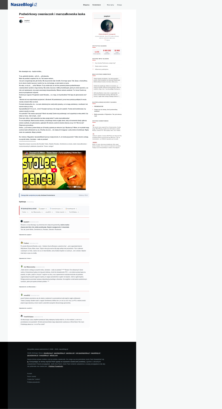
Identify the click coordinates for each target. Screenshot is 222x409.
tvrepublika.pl (44, 355)
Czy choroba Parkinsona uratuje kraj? (105, 63)
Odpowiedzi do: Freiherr (25, 258)
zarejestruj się (33, 195)
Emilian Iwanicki (61, 212)
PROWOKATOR (98, 106)
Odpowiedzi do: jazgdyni (25, 234)
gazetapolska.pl (59, 353)
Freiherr (25, 212)
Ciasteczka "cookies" (33, 379)
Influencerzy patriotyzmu (101, 69)
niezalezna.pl (48, 353)
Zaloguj (119, 5)
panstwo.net (70, 353)
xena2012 (49, 212)
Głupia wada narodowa (101, 66)
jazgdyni (27, 20)
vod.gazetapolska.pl (83, 353)
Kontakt (29, 373)
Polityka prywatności (33, 382)
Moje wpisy (110, 5)
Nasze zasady (31, 376)
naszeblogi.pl (95, 353)
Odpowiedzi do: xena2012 (25, 308)
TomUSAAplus (74, 212)
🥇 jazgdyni (42, 208)
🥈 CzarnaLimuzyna (56, 208)
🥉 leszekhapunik (71, 208)
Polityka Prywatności (56, 366)
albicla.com (54, 355)
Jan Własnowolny (37, 212)
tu (28, 362)
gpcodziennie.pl (32, 355)
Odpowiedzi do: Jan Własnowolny (27, 286)
